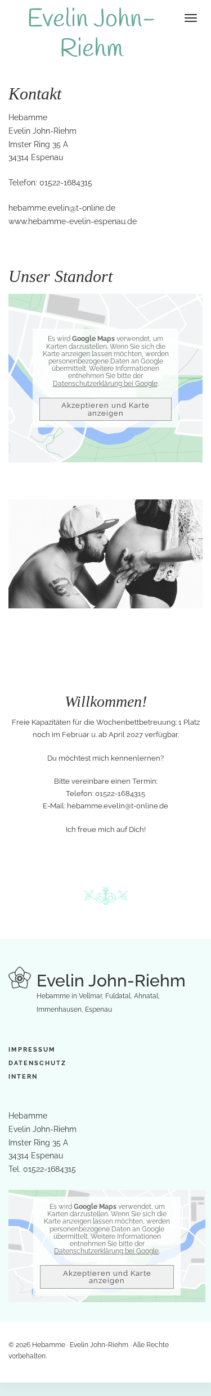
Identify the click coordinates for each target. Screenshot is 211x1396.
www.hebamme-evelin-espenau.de (72, 221)
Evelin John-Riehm (91, 34)
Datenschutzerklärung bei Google (105, 384)
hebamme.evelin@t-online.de (61, 207)
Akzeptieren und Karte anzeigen (105, 409)
